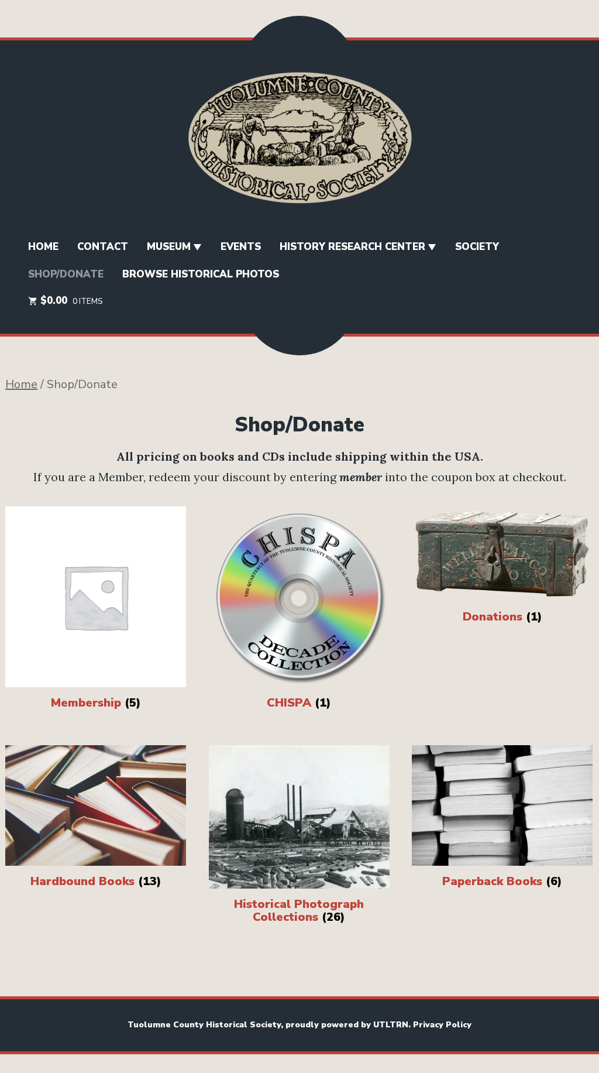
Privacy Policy (442, 1024)
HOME (43, 246)
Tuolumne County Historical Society (204, 1024)
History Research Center (352, 246)
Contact (102, 246)
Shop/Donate (66, 274)
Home (21, 384)
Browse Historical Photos (200, 274)
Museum (169, 246)
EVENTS (241, 246)
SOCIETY (477, 246)
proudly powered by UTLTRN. (349, 1024)
